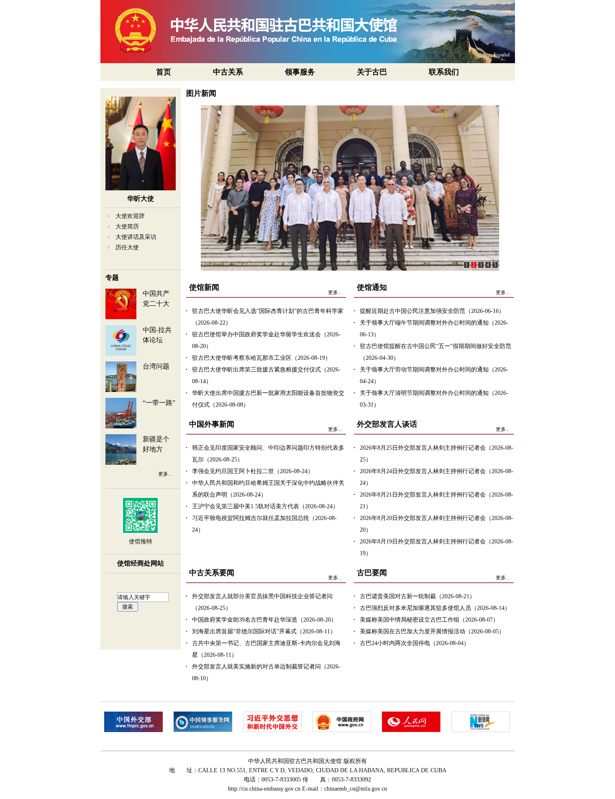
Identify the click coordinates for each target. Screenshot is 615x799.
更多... (165, 474)
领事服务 (300, 72)
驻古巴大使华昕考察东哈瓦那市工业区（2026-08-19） (261, 358)
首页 (163, 72)
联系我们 (444, 72)
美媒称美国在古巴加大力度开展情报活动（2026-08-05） (432, 631)
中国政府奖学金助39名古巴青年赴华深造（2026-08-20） (264, 620)
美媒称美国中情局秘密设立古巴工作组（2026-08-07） (429, 620)
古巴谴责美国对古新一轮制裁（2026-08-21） (417, 596)
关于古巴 (372, 72)
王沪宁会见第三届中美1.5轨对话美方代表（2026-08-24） (265, 506)
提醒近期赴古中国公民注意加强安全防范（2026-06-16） (432, 311)
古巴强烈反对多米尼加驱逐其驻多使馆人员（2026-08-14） (435, 608)
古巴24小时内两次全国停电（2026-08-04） (414, 643)
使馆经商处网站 (140, 563)
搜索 (127, 607)
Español (502, 55)
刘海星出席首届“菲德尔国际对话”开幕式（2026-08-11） (264, 631)
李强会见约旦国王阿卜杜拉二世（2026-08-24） (252, 471)
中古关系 (228, 72)
